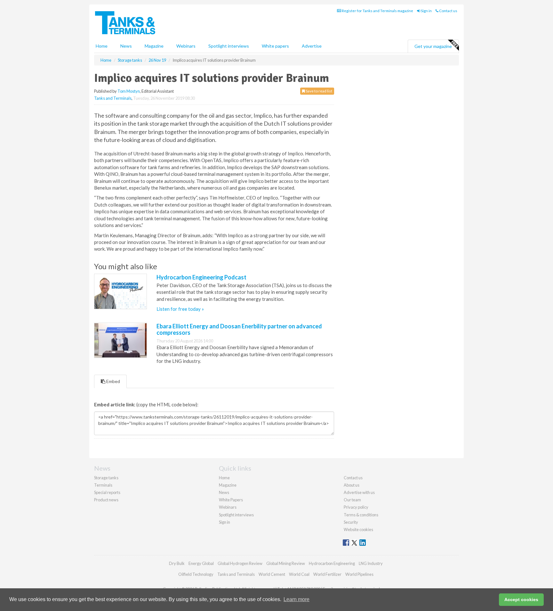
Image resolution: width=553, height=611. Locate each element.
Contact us (447, 11)
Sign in (426, 11)
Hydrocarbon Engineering (332, 563)
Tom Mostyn (128, 91)
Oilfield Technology (195, 574)
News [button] (126, 46)
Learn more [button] (296, 599)
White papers (275, 46)
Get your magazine (433, 46)
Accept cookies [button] (521, 599)
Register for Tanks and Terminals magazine (377, 11)
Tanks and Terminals (113, 98)
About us (351, 485)
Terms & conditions (361, 514)
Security (351, 522)
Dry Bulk (177, 563)
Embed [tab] (112, 381)
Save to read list (318, 91)
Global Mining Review (285, 563)
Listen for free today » (180, 309)
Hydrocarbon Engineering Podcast (201, 277)
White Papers (231, 499)
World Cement (272, 574)
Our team (352, 499)
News (224, 492)
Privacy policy (356, 507)
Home (102, 46)
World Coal (299, 574)
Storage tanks (106, 477)
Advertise (312, 46)
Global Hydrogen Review (240, 563)
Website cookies (358, 529)
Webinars (186, 46)
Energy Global (201, 563)
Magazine (154, 46)
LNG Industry (371, 563)
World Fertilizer (327, 574)
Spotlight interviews (228, 46)
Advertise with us (359, 492)
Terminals (103, 485)
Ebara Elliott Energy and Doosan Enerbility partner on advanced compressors (239, 329)
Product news (106, 499)
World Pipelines (359, 574)
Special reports (107, 492)
